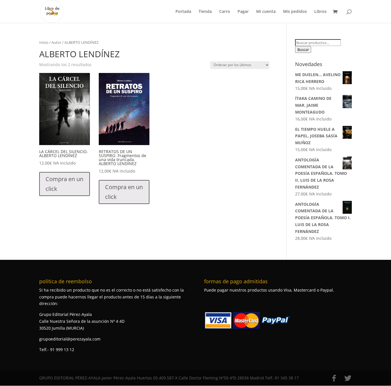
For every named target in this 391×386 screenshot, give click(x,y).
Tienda (205, 11)
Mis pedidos (295, 11)
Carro (224, 11)
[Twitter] (348, 378)
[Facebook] (334, 378)
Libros (320, 11)
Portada (183, 11)
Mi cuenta (266, 11)
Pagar (243, 11)
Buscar (303, 49)
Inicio (43, 42)
